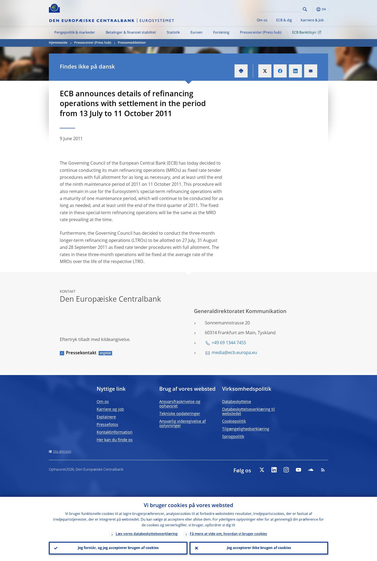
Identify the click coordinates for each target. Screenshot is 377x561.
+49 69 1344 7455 (229, 343)
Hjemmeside (58, 42)
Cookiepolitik (234, 421)
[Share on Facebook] (280, 70)
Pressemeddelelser (132, 42)
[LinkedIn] (274, 470)
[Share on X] (264, 70)
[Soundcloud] (310, 470)
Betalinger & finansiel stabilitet (131, 32)
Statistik (173, 32)
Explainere (106, 417)
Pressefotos (107, 425)
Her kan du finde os (115, 440)
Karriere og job (110, 409)
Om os (262, 20)
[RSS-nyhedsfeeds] (323, 470)
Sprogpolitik (233, 437)
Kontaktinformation (114, 432)
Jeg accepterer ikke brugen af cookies (259, 548)
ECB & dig (284, 20)
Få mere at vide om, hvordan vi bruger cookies (228, 534)
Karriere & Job (312, 20)
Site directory (62, 451)
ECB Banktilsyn (304, 32)
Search (304, 9)
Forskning (221, 32)
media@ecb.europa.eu (234, 353)
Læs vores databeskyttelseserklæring (147, 534)
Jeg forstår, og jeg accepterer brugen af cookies (118, 548)
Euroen (196, 32)
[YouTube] (298, 470)
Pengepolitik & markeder (74, 32)
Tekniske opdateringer (179, 414)
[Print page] (241, 70)
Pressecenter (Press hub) (260, 32)
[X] (262, 470)
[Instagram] (286, 470)
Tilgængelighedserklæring (245, 429)
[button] (313, 9)
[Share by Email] (310, 70)
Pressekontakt (81, 353)
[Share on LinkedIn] (295, 70)
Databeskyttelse (236, 402)
